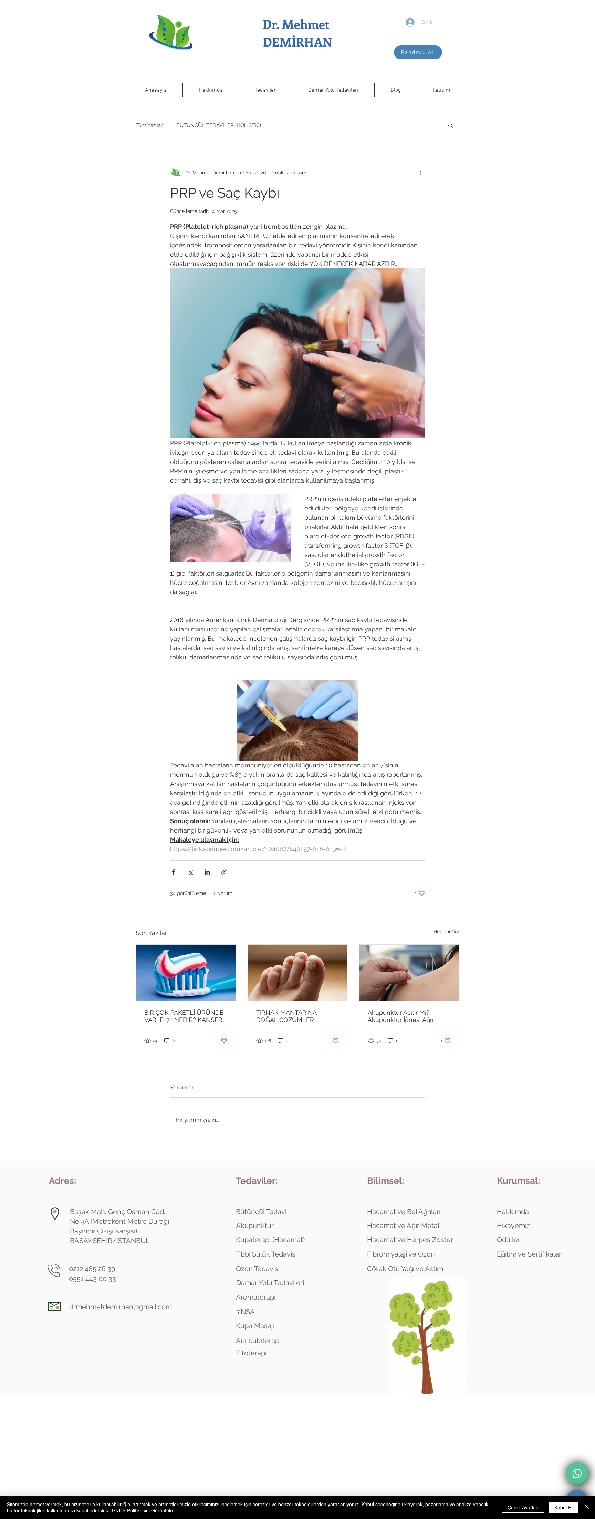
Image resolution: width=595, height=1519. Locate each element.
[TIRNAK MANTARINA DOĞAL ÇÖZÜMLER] (297, 973)
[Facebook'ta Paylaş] (173, 872)
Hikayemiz (513, 1225)
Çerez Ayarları (523, 1507)
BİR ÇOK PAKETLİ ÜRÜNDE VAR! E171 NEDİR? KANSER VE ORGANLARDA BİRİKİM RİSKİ (183, 1016)
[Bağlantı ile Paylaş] (224, 872)
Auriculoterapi (258, 1340)
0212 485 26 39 (92, 1268)
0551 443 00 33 (92, 1278)
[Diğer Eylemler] (421, 172)
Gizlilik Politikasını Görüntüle (142, 1510)
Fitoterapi (251, 1353)
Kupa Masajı (255, 1326)
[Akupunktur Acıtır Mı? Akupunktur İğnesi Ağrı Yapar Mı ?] (409, 973)
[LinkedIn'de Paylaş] (207, 872)
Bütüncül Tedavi (261, 1212)
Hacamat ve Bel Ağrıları (403, 1212)
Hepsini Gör (446, 931)
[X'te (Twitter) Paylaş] (190, 872)
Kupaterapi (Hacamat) (270, 1240)
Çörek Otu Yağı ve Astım (405, 1268)
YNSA (245, 1312)
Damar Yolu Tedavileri (270, 1283)
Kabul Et (563, 1507)
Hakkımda (513, 1212)
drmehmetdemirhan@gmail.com (120, 1307)
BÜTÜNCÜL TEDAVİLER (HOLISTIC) (218, 125)
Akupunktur (255, 1225)
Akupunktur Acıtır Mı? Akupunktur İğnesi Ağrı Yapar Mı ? (401, 1016)
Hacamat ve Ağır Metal (403, 1225)
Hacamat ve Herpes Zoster (410, 1240)
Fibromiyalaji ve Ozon (401, 1254)
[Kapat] (587, 1507)
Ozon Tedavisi (258, 1268)
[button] (211, 90)
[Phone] (577, 1473)
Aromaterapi (255, 1297)
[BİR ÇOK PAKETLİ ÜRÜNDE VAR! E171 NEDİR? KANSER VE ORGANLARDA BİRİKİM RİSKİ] (186, 973)
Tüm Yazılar (149, 125)
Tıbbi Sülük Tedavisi (266, 1254)
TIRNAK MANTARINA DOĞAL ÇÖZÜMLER (286, 1016)
